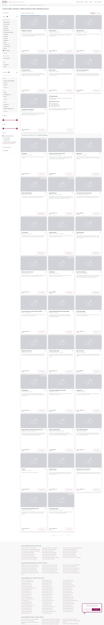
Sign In (91, 2)
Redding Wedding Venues (26, 591)
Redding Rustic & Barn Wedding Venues (49, 566)
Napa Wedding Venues (67, 594)
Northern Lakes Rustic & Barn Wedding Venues (72, 565)
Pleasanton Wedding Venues (47, 608)
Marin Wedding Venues (25, 600)
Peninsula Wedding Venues (26, 589)
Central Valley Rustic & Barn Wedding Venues (36, 5)
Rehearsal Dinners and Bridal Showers (8, 143)
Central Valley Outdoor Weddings (69, 554)
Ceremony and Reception (9, 135)
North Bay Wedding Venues (26, 603)
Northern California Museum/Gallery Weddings (50, 620)
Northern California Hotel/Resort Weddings (50, 623)
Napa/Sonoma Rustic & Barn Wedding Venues (29, 565)
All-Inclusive (6, 104)
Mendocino (6, 40)
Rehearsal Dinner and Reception (10, 142)
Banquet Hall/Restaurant (9, 108)
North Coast (6, 44)
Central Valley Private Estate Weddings (70, 551)
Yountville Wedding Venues (47, 597)
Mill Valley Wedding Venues (47, 581)
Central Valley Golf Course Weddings (70, 552)
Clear (17, 16)
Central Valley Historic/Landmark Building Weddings (72, 548)
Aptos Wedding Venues (67, 583)
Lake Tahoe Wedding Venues (26, 602)
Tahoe (5, 42)
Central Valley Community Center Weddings (29, 557)
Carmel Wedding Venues (46, 580)
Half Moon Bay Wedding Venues (48, 600)
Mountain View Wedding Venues (69, 603)
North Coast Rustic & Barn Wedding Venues (50, 572)
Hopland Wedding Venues (47, 586)
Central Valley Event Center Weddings (49, 554)
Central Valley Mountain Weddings (27, 555)
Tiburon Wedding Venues (67, 588)
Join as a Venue (98, 2)
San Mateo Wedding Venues (68, 606)
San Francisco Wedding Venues (27, 581)
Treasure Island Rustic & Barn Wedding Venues (72, 572)
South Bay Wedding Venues (26, 584)
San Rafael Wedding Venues (68, 597)
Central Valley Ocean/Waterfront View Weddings (72, 557)
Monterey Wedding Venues (47, 589)
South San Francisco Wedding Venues (49, 611)
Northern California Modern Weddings (70, 619)
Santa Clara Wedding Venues (68, 599)
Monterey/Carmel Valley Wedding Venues (29, 588)
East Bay (6, 26)
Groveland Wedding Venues (68, 608)
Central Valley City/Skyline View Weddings (50, 548)
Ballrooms (6, 106)
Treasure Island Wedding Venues (27, 605)
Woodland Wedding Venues (68, 609)
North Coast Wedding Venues (26, 597)
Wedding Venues (5, 5)
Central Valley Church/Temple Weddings (28, 548)
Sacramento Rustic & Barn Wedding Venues (29, 571)
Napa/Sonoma (7, 22)
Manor (5, 96)
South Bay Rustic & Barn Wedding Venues (29, 569)
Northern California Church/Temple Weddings (29, 619)
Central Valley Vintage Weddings (48, 551)
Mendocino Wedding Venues (26, 594)
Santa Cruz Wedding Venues (68, 580)
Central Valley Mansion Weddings (27, 552)
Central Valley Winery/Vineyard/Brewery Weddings (30, 549)
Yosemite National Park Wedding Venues (70, 600)
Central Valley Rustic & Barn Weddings (49, 552)
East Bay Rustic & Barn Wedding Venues (28, 568)
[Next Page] (70, 535)
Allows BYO (6, 150)
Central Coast (6, 58)
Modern (5, 82)
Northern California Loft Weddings (27, 620)
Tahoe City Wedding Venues (68, 592)
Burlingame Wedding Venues (26, 606)
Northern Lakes (7, 46)
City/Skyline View (7, 94)
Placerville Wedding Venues (47, 609)
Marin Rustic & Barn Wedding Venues (70, 566)
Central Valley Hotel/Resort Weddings (49, 549)
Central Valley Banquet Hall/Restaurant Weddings (30, 551)
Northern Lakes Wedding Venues (27, 599)
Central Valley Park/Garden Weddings (28, 554)
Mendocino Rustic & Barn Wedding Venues (50, 569)
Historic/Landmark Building (9, 80)
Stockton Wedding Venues (26, 613)
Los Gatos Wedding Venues (47, 591)
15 (67, 535)
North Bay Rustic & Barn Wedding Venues (70, 571)
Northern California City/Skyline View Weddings (51, 622)
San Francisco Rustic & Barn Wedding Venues (30, 566)
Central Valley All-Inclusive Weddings (69, 555)
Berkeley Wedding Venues (47, 583)
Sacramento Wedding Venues (26, 586)
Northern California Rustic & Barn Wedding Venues (18, 5)
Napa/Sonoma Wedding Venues (27, 580)
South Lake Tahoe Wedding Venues (48, 606)
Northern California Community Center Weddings (51, 619)
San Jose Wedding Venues (26, 608)
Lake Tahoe (6, 64)
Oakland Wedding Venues (47, 595)
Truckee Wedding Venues (47, 605)
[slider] (3, 120)
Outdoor (5, 84)
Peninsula (6, 34)
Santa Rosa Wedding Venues (26, 609)
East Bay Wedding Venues (26, 583)
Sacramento (6, 30)
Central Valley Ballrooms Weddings (48, 555)
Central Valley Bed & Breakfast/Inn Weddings (50, 557)
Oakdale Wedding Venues (68, 605)
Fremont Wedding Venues (47, 602)
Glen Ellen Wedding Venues (26, 611)
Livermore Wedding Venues (68, 611)
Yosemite (6, 38)
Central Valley (6, 50)
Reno (5, 66)
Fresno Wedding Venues (46, 603)
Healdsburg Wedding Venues (47, 594)
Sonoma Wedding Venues (47, 584)
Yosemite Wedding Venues (26, 592)
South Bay (6, 28)
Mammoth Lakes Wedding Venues (69, 586)
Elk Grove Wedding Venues (68, 602)
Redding (5, 36)
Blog (86, 2)
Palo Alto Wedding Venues (47, 599)
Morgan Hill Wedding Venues (47, 588)
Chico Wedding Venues (67, 591)
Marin (5, 48)
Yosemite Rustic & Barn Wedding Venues (50, 568)
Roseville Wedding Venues (68, 595)
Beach (5, 92)
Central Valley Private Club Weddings (70, 549)
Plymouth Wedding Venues (68, 589)
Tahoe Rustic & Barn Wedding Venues (49, 571)
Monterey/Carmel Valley (8, 32)
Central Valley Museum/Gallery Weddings (29, 559)
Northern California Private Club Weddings (70, 623)
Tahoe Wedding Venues (25, 595)
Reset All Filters (6, 12)
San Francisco (7, 24)
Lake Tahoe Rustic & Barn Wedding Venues (71, 569)
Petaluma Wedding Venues (47, 613)
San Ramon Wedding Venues (68, 584)
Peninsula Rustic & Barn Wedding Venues (50, 565)
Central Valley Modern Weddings (48, 559)
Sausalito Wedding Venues (47, 592)
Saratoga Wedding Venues (68, 581)
